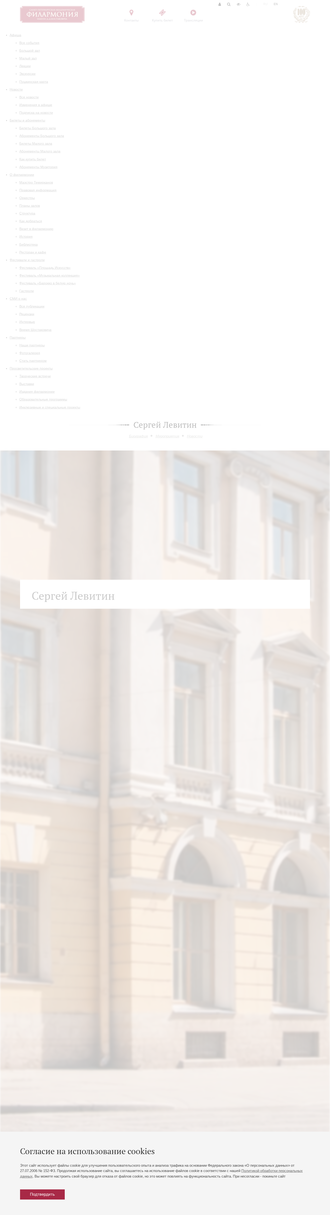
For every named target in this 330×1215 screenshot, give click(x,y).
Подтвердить (42, 1194)
